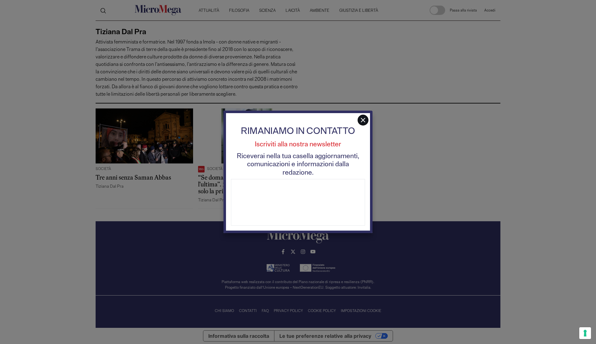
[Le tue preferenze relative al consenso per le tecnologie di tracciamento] (585, 333)
